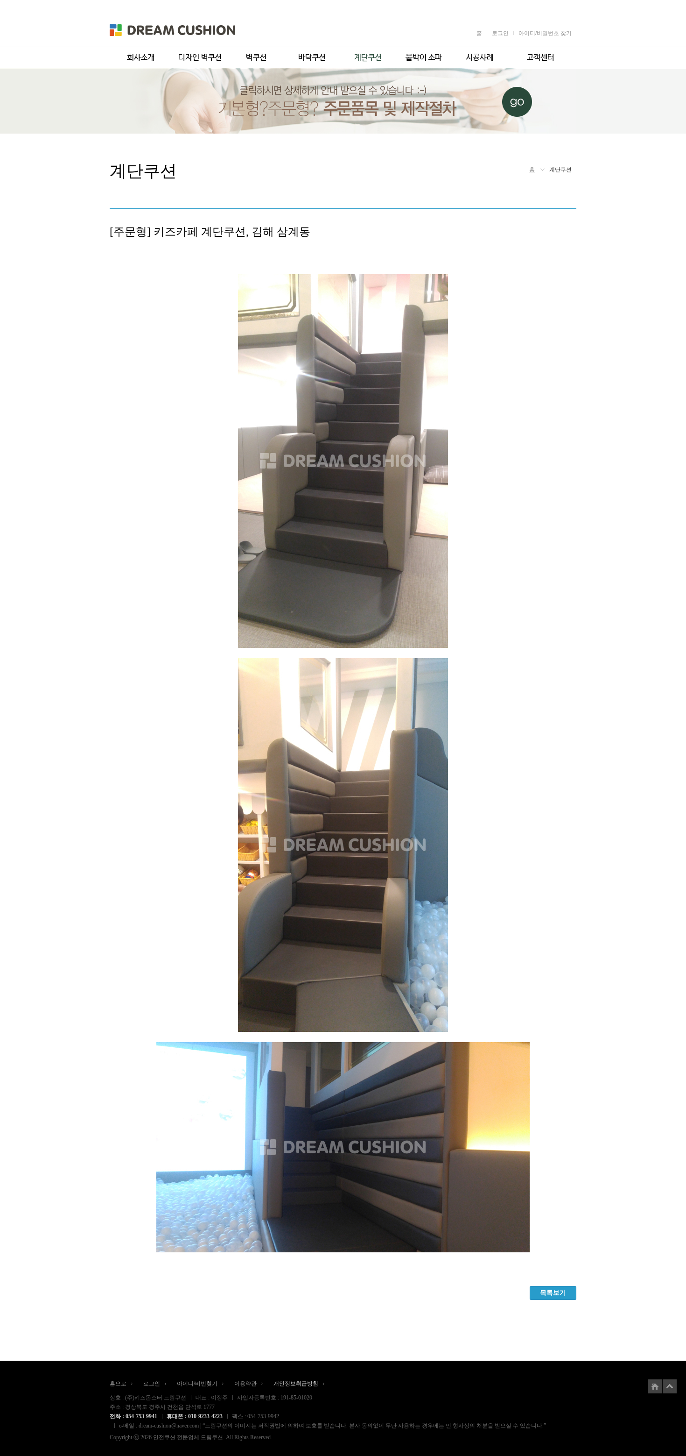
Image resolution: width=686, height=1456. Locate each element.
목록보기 (553, 1292)
